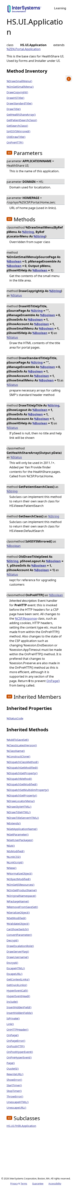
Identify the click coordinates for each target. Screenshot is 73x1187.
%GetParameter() (18, 834)
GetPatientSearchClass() (22, 120)
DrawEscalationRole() (20, 946)
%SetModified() (16, 918)
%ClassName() (16, 751)
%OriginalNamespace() (21, 896)
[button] (9, 153)
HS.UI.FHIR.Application (21, 1126)
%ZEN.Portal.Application (24, 49)
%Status (16, 295)
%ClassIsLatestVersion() (22, 745)
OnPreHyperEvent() (19, 1057)
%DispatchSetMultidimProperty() (28, 790)
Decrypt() (13, 940)
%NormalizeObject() (19, 873)
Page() (11, 1063)
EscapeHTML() (16, 968)
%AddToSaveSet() (18, 739)
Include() (12, 1001)
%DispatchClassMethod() (23, 762)
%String (28, 232)
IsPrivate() (13, 1018)
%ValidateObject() (18, 923)
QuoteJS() (13, 1068)
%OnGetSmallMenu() (20, 86)
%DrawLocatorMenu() (21, 801)
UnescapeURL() (16, 1107)
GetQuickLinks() (17, 985)
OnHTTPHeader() (17, 1029)
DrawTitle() (14, 109)
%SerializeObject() (18, 912)
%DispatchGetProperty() (22, 773)
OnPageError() (16, 1040)
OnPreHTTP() (15, 142)
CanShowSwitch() (18, 929)
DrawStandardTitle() (19, 103)
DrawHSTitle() (15, 98)
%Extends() (14, 823)
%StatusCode (15, 718)
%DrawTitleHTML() (19, 812)
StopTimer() (14, 1091)
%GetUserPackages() (20, 840)
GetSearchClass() (17, 125)
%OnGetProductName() (22, 890)
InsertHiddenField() (19, 1007)
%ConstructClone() (18, 756)
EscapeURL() (14, 974)
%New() (11, 868)
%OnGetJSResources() (20, 884)
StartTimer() (14, 1085)
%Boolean (14, 261)
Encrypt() (12, 962)
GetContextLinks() (18, 979)
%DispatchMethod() (19, 778)
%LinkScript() (15, 862)
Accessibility (54, 1183)
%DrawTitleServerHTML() (23, 818)
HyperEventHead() (18, 996)
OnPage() (53, 681)
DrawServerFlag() (18, 951)
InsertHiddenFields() (20, 1013)
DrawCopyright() (17, 92)
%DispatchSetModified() (22, 784)
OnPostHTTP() (16, 1046)
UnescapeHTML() (18, 1102)
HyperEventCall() (17, 990)
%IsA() (11, 845)
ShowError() (14, 1079)
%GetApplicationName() (22, 829)
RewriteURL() (15, 1074)
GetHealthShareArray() (21, 114)
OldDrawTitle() (16, 137)
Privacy (14, 1183)
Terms (24, 1183)
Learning (60, 8)
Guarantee (37, 1183)
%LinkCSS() (14, 857)
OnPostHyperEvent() (20, 1052)
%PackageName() (18, 901)
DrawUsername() (18, 957)
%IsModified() (16, 851)
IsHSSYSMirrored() (18, 131)
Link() (10, 1024)
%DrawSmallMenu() (19, 81)
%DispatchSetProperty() (22, 795)
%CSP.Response (26, 618)
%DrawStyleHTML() (19, 806)
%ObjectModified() (19, 879)
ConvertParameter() (19, 935)
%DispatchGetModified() (22, 767)
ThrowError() (15, 1096)
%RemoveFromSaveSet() (22, 907)
